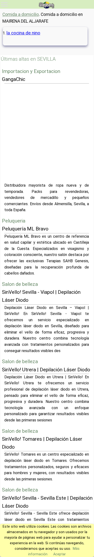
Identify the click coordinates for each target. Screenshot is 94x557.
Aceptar (59, 554)
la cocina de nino (23, 33)
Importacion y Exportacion (31, 71)
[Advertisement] (47, 133)
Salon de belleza (20, 284)
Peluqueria (13, 221)
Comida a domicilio (20, 14)
